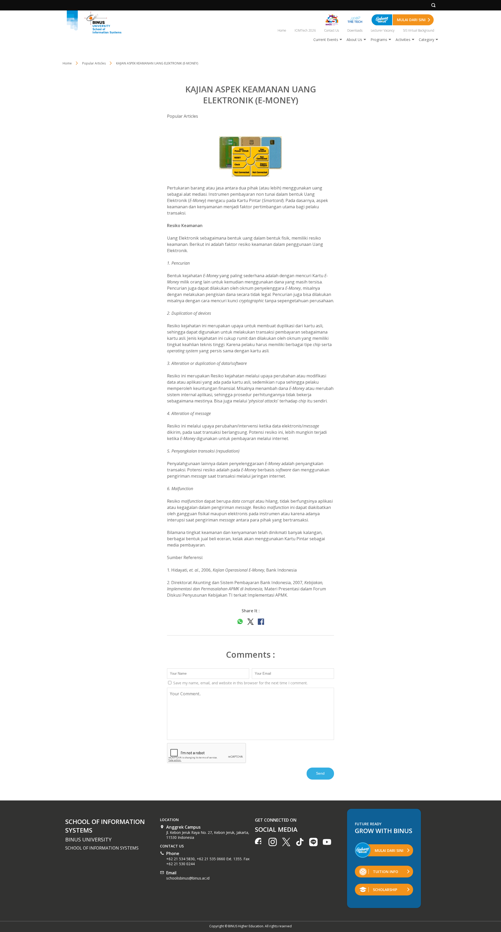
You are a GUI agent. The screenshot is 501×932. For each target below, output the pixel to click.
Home (282, 30)
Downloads (354, 30)
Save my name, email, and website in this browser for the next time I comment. (240, 682)
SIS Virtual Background (418, 30)
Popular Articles (182, 116)
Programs (379, 39)
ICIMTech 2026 (305, 30)
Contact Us (331, 30)
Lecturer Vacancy (383, 30)
